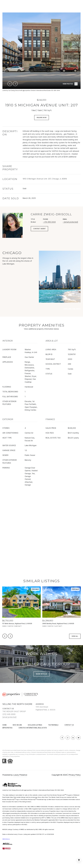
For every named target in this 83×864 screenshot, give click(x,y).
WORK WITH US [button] (41, 674)
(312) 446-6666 (8, 714)
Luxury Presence (20, 775)
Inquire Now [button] (41, 117)
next (15, 83)
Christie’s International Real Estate (33, 727)
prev (9, 83)
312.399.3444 (50, 222)
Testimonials (53, 725)
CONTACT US (69, 725)
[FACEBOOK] (62, 738)
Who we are (17, 725)
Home (4, 725)
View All (75, 636)
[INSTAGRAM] (68, 738)
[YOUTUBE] (79, 738)
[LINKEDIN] (73, 738)
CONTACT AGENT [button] (39, 228)
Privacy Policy (75, 775)
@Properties (7, 727)
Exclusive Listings (35, 725)
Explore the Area (72, 309)
